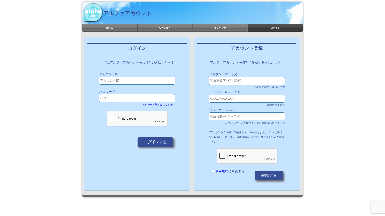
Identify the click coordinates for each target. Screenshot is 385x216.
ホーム (109, 27)
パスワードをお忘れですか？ (158, 104)
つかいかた (165, 27)
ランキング (220, 27)
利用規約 (221, 171)
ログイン (275, 27)
